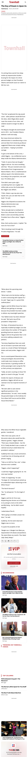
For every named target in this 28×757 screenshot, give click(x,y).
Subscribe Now (14, 566)
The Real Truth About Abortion (11, 693)
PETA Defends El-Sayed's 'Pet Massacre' (10, 680)
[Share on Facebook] (8, 541)
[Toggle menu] (2, 2)
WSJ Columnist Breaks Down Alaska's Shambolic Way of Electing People (12, 638)
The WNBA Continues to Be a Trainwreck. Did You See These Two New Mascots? (13, 615)
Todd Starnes (4, 9)
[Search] (25, 2)
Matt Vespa (4, 595)
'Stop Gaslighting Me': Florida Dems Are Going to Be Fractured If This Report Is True (13, 738)
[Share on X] (2, 541)
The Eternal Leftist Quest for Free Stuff (13, 687)
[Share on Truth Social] (5, 541)
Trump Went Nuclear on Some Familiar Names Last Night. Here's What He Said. (12, 592)
